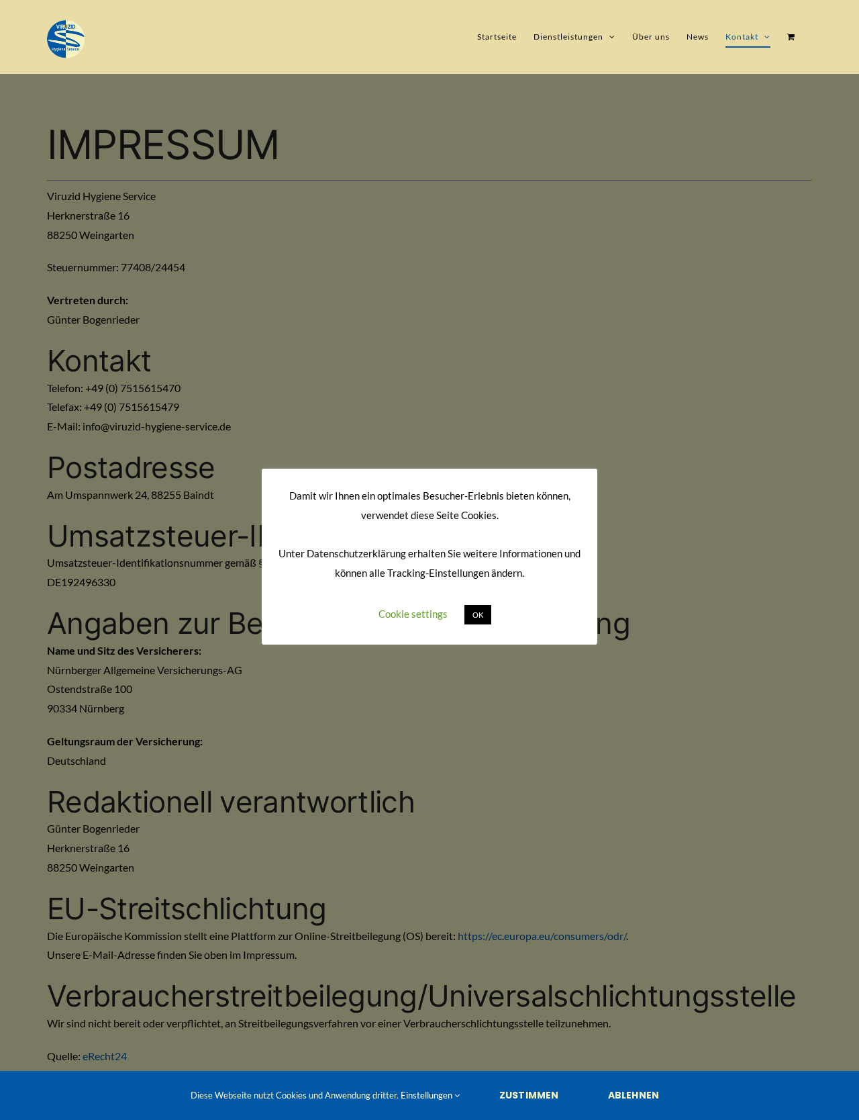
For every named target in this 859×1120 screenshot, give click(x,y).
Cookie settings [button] (413, 614)
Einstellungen (427, 1095)
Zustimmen (529, 1095)
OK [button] (477, 614)
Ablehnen (634, 1095)
